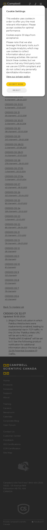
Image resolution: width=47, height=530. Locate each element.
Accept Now (16, 84)
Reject (17, 90)
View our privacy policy (18, 76)
